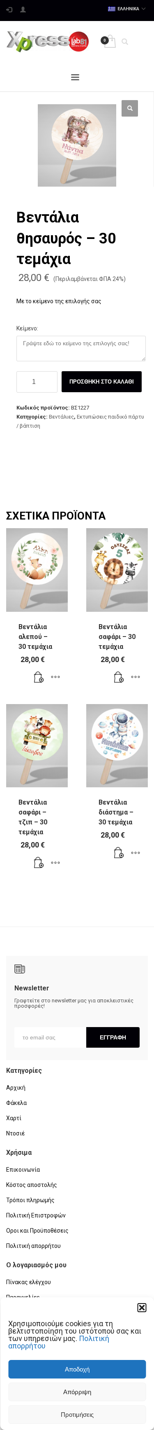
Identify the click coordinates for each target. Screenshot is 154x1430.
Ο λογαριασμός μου (36, 1265)
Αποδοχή (77, 1369)
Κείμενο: (27, 328)
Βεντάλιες (61, 417)
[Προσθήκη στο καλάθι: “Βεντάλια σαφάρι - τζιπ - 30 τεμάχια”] (39, 863)
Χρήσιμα (19, 1152)
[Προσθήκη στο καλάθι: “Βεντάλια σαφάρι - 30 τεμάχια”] (119, 677)
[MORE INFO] (55, 677)
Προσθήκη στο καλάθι (101, 382)
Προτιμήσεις (77, 1414)
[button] (142, 1308)
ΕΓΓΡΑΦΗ (113, 1037)
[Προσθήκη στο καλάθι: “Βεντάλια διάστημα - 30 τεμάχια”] (119, 853)
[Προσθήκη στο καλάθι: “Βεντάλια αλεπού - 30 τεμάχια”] (39, 677)
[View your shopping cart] (109, 42)
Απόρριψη (77, 1391)
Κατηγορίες (24, 1070)
